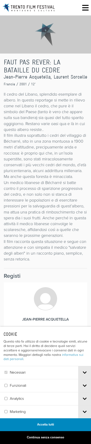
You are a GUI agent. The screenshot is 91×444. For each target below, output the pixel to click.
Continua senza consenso (45, 437)
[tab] (84, 372)
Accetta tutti (45, 424)
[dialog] (45, 385)
